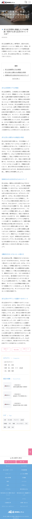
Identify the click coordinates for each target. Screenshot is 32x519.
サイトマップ (24, 506)
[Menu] (29, 2)
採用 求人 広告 (9, 365)
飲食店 (5, 423)
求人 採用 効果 (9, 371)
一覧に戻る (16, 349)
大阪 (5, 419)
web (13, 427)
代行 (10, 423)
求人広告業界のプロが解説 (13, 69)
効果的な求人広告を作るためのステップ (17, 75)
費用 (5, 427)
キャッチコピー (20, 423)
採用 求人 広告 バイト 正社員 (14, 368)
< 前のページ (6, 349)
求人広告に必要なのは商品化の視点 (15, 72)
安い (27, 423)
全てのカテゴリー (9, 362)
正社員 (22, 419)
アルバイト (16, 419)
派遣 (9, 427)
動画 (14, 423)
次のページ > (26, 349)
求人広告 (10, 419)
